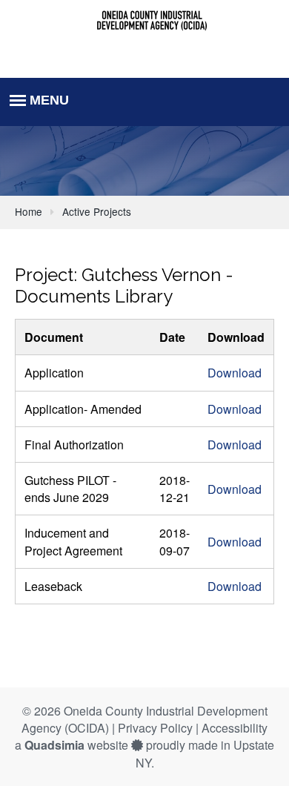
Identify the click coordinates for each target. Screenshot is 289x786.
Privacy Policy (155, 727)
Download (234, 372)
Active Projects (96, 211)
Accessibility (235, 727)
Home (28, 211)
